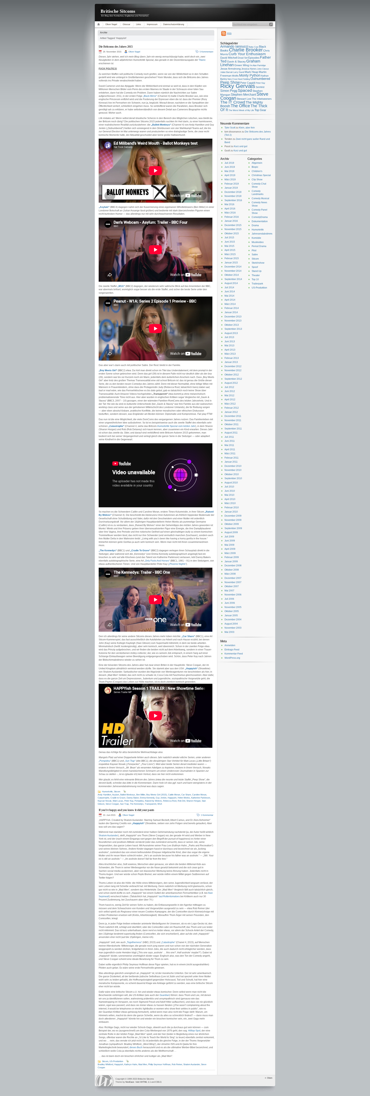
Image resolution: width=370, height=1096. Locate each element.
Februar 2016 (232, 217)
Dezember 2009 (233, 515)
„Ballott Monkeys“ (161, 124)
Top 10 (255, 279)
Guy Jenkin (161, 798)
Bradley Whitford (105, 1064)
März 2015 (230, 254)
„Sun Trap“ (129, 761)
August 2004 (231, 623)
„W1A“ (121, 286)
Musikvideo (258, 242)
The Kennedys (137, 804)
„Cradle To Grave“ (140, 550)
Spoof (255, 267)
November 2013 (233, 320)
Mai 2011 (229, 445)
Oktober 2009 (232, 524)
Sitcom (117, 791)
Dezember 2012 (233, 366)
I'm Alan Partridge (258, 65)
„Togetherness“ (134, 942)
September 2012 (233, 379)
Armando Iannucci (234, 46)
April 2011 (230, 449)
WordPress (105, 1080)
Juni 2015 (230, 241)
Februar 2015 (232, 258)
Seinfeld (260, 87)
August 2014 (231, 283)
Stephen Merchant (243, 94)
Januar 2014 (231, 312)
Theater (256, 275)
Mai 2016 (229, 204)
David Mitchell (228, 57)
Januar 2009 (231, 561)
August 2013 (231, 333)
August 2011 (231, 432)
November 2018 (233, 196)
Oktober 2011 (232, 424)
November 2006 (233, 594)
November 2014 (233, 271)
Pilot (254, 250)
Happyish (172, 798)
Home (99, 24)
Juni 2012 (230, 391)
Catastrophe (103, 798)
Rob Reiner (177, 1064)
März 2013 (230, 353)
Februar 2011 (232, 457)
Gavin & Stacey (236, 61)
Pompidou (139, 801)
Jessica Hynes (248, 68)
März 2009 (230, 553)
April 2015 (230, 250)
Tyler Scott (230, 127)
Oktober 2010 (232, 474)
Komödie (256, 238)
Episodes (253, 57)
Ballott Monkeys (127, 794)
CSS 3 (158, 1082)
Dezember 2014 (233, 266)
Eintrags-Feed (232, 649)
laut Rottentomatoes (169, 896)
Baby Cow (253, 47)
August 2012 (231, 383)
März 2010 (230, 503)
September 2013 (233, 329)
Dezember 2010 (233, 466)
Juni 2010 (230, 491)
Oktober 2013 (232, 325)
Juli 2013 (229, 337)
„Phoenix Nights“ (177, 564)
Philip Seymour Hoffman (159, 1064)
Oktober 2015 (232, 233)
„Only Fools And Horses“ (157, 560)
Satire (255, 254)
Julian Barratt (226, 72)
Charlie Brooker (246, 49)
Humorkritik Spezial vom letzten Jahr (176, 426)
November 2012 (233, 370)
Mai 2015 (229, 246)
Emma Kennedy (147, 798)
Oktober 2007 (232, 586)
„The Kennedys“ (108, 550)
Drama (255, 225)
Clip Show (257, 179)
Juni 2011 (230, 441)
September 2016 (233, 200)
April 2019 (230, 175)
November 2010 (233, 470)
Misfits (235, 75)
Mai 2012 (229, 395)
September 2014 (233, 279)
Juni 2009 (230, 540)
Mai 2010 (229, 495)
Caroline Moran (199, 794)
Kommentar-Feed (234, 653)
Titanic (202, 60)
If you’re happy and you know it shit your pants (126, 810)
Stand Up (257, 271)
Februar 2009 (232, 557)
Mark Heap (251, 71)
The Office (240, 105)
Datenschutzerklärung (173, 24)
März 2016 (230, 212)
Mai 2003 (229, 632)
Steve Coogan (112, 804)
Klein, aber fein (247, 127)
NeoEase (129, 1082)
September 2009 (233, 528)
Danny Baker (133, 798)
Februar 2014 (232, 308)
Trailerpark (257, 283)
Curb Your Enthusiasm (247, 54)
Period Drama (259, 246)
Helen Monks (184, 798)
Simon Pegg (228, 90)
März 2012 (230, 403)
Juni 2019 (230, 167)
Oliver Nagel (111, 24)
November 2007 (233, 582)
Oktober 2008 (232, 569)
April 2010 (230, 499)
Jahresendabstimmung (264, 233)
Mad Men (142, 1064)
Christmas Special (261, 175)
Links (138, 24)
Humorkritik (107, 791)
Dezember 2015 (233, 225)
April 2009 (230, 549)
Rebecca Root (170, 801)
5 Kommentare (206, 52)
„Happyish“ (191, 668)
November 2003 (233, 627)
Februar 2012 (232, 407)
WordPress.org (232, 658)
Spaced (245, 90)
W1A (159, 804)
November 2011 (233, 420)
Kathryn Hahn (130, 1064)
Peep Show (230, 82)
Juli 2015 (229, 237)
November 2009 (233, 520)
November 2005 (233, 607)
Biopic (255, 167)
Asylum (115, 794)
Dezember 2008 (233, 565)
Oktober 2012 (232, 374)
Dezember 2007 (233, 578)
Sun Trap (124, 804)
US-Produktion (116, 1061)
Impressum (152, 24)
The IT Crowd (232, 102)
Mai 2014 (229, 295)
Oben (269, 1078)
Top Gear (260, 110)
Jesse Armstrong (230, 68)
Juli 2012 (229, 387)
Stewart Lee (244, 98)
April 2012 (230, 399)
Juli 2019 (229, 163)
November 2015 (233, 229)
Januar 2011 (231, 461)
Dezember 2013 (233, 316)
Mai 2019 (229, 171)
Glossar (126, 24)
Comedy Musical (260, 198)
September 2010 (233, 478)
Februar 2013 (232, 358)
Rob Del (181, 801)
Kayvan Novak (105, 801)
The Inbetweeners (262, 98)
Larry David (238, 72)
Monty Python (249, 75)
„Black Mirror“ (150, 96)
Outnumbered (260, 79)
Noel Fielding (244, 79)
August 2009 (231, 532)
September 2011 (233, 428)
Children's (257, 171)
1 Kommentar (207, 815)
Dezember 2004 (233, 619)
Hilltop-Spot (194, 1030)
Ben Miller (140, 794)
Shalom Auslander (108, 835)
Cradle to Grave (117, 798)
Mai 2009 (229, 545)
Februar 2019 (232, 183)
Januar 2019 (231, 187)
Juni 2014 (230, 291)
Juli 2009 (229, 536)
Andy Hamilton (104, 794)
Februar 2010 (232, 507)
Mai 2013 (229, 345)
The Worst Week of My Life (241, 110)
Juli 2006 (229, 599)
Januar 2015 (231, 262)
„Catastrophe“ (116, 426)
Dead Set (243, 57)
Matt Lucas (118, 801)
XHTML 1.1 (145, 1082)
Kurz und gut (240, 146)
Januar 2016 (231, 221)
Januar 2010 (231, 511)
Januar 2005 (231, 615)
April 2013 (230, 349)
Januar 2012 (231, 412)
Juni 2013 (230, 341)
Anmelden (230, 645)
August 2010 (231, 482)
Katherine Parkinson (200, 798)
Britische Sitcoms (118, 11)
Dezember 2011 (233, 416)
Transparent (150, 804)
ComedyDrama (260, 217)
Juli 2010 (229, 486)
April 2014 (230, 299)
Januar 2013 (231, 362)
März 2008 (230, 573)
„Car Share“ (188, 636)
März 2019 (230, 179)
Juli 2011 (229, 437)
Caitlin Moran (174, 794)
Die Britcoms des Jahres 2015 (116, 46)
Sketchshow (258, 262)
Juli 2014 (229, 287)
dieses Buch (136, 1047)
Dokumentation (260, 221)
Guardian (164, 995)
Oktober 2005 (232, 611)
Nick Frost (232, 79)
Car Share (186, 794)
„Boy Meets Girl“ (108, 370)
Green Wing (241, 65)
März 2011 (230, 453)
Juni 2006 (230, 603)
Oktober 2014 (232, 275)
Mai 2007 (229, 590)
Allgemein (257, 163)
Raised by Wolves (153, 801)
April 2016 (230, 208)
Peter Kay (128, 801)
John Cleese (263, 69)
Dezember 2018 (233, 192)
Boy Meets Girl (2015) (156, 794)
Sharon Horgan (193, 801)
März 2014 (230, 304)
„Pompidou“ (105, 761)
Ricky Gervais (237, 86)
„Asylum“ (104, 207)
